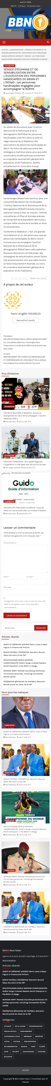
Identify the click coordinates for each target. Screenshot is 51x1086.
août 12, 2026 (23, 422)
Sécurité (15, 1051)
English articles (9, 725)
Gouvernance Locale (12, 1036)
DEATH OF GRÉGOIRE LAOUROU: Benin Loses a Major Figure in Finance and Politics (25, 646)
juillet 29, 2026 (23, 514)
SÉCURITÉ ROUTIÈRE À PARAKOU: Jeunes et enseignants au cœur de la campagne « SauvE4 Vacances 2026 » (24, 416)
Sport (15, 920)
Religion (24, 1046)
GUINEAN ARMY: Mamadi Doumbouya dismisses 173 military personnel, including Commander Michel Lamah (24, 674)
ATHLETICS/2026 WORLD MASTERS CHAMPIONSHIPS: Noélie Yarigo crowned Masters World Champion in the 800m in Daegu (24, 663)
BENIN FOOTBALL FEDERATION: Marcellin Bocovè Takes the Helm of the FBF (24, 653)
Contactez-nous (33, 6)
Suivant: (25, 358)
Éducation (8, 1057)
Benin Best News (10, 422)
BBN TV (13, 6)
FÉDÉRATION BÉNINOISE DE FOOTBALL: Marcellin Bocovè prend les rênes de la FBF (24, 683)
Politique (16, 1041)
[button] (4, 42)
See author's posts (25, 320)
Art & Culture (20, 1026)
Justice (7, 1041)
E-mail (30, 577)
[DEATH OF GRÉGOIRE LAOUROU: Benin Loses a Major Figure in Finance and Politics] (26, 712)
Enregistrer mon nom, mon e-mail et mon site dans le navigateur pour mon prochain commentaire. (24, 604)
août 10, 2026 (27, 468)
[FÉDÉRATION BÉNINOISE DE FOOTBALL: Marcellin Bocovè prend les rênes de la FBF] (26, 908)
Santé (33, 1046)
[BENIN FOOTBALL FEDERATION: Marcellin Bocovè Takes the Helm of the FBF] (26, 760)
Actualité (8, 920)
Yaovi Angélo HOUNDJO (13, 93)
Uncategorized (9, 66)
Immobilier (28, 1036)
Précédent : (25, 342)
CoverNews (37, 1079)
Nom (6, 577)
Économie (41, 1051)
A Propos (22, 6)
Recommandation (10, 1046)
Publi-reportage (30, 1041)
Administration (9, 960)
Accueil (25, 1070)
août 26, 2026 (23, 932)
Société (42, 1046)
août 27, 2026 (23, 737)
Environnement (26, 1031)
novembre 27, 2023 (31, 93)
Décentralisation (35, 1026)
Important (39, 1036)
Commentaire (10, 543)
